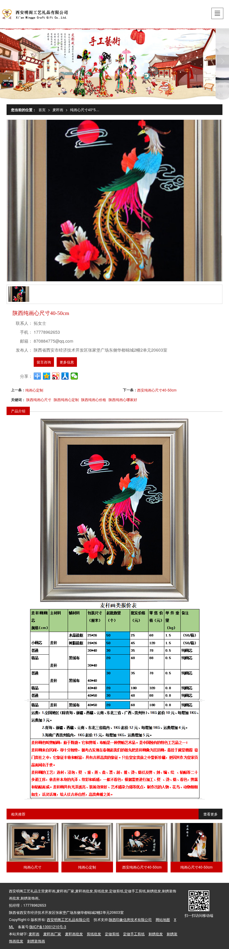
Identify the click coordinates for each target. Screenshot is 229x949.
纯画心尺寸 (32, 866)
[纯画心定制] (87, 842)
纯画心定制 (34, 389)
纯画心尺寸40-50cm (196, 866)
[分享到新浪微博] (56, 376)
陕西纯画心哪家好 (123, 399)
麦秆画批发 (74, 933)
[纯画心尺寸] (32, 842)
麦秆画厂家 (52, 933)
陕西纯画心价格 (93, 399)
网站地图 (163, 919)
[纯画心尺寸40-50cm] (196, 842)
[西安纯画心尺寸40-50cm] (142, 842)
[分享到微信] (74, 376)
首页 (42, 109)
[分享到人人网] (65, 376)
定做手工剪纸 (134, 933)
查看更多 (210, 813)
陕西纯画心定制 (66, 399)
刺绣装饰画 (36, 940)
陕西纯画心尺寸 (38, 399)
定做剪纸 (112, 933)
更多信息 (67, 361)
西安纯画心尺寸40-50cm (157, 389)
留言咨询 (44, 361)
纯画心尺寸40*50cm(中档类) (86, 109)
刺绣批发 (155, 933)
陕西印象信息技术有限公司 (130, 919)
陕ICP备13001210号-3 (48, 926)
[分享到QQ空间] (46, 376)
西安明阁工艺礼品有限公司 (68, 919)
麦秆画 (57, 109)
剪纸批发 (94, 933)
